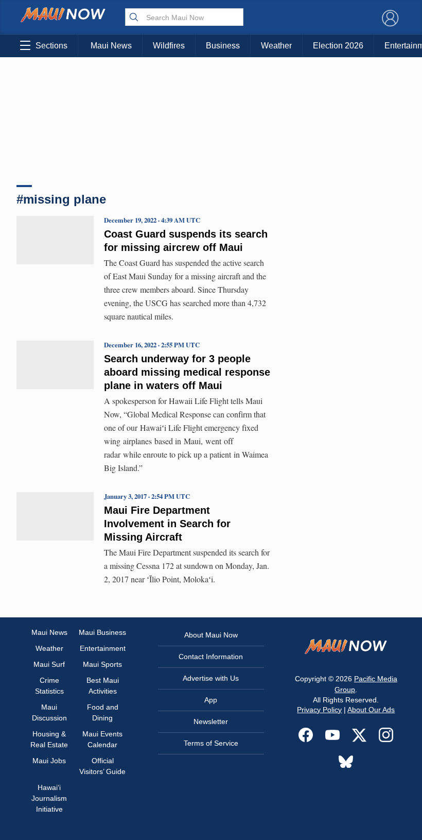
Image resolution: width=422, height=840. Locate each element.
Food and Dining (102, 712)
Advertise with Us (211, 678)
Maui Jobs (49, 761)
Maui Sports (102, 664)
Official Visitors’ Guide (102, 766)
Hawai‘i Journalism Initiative (49, 798)
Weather (276, 45)
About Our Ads (371, 709)
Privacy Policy (319, 709)
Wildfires (169, 45)
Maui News (111, 45)
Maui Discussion (49, 712)
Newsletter (211, 721)
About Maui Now (211, 635)
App (210, 700)
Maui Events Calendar (102, 739)
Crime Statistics (49, 685)
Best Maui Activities (102, 685)
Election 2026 (338, 45)
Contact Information (211, 656)
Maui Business (102, 632)
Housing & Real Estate (49, 739)
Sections (51, 45)
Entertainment (103, 648)
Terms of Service (211, 743)
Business (223, 45)
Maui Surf (49, 664)
